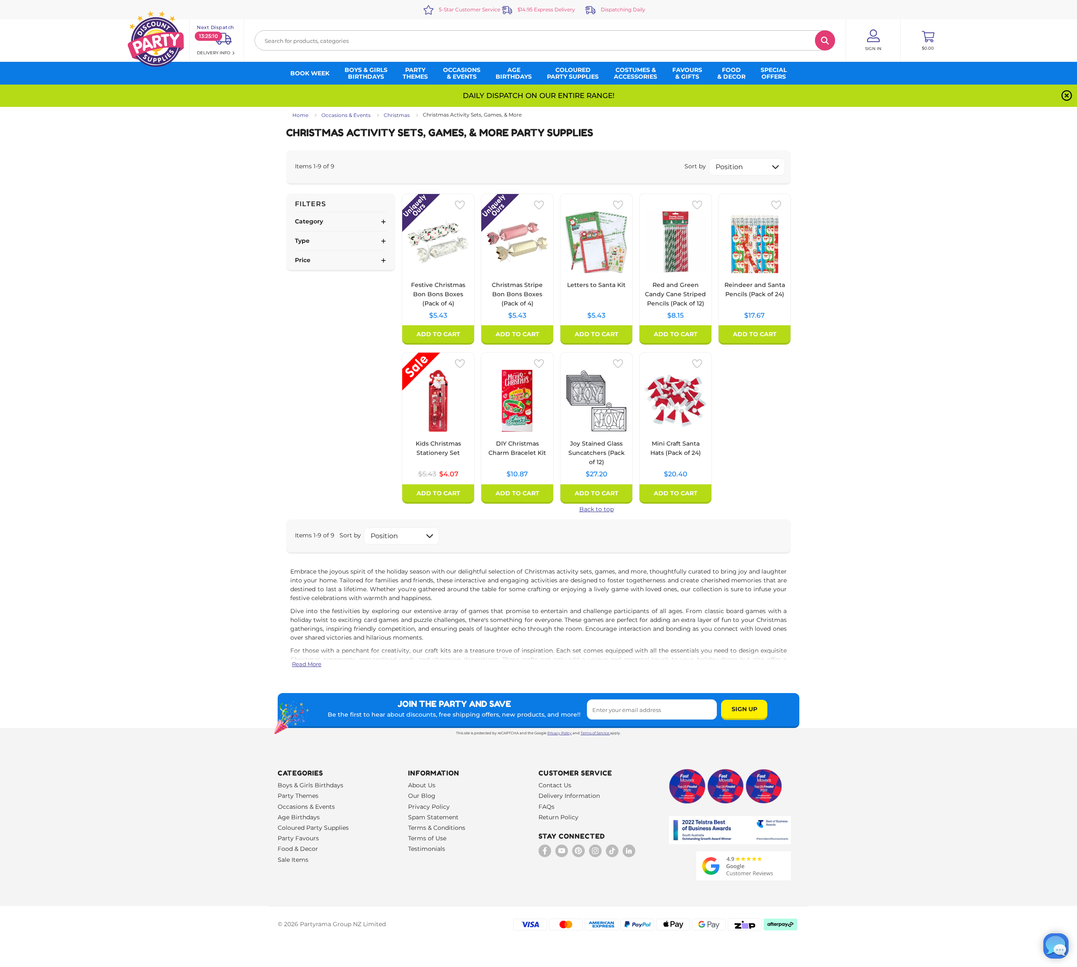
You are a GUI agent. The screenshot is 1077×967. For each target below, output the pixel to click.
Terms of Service (595, 733)
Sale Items (293, 859)
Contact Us (554, 785)
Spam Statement (433, 817)
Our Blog (421, 796)
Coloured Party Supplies (313, 828)
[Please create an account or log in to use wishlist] (460, 205)
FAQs (546, 806)
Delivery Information (569, 796)
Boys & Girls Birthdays (310, 785)
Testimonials (426, 849)
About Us (421, 785)
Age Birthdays (299, 817)
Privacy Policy (559, 733)
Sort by (695, 166)
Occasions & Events (346, 115)
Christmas (397, 115)
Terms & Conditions (436, 828)
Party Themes (298, 796)
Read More (306, 664)
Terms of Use (427, 838)
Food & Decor (298, 849)
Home (300, 115)
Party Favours (298, 838)
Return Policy (558, 817)
